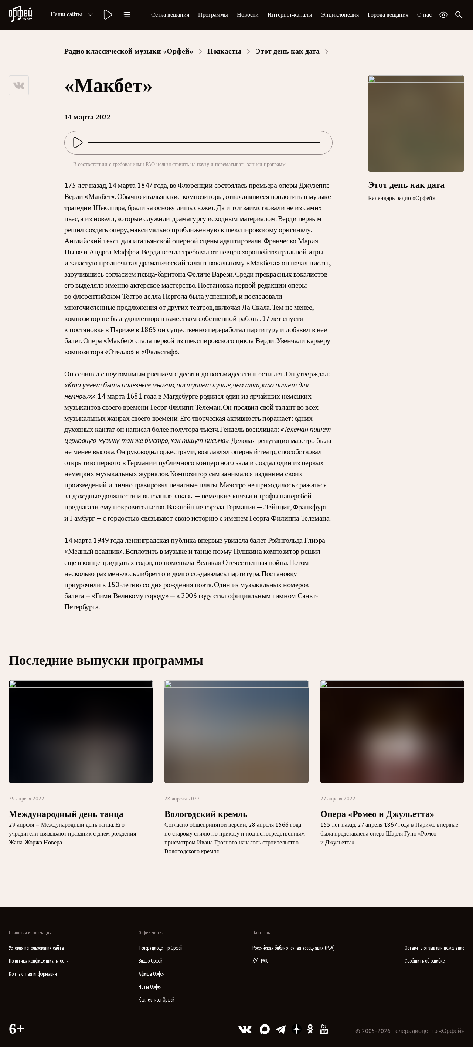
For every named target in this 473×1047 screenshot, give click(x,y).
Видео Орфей (151, 961)
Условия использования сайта (36, 948)
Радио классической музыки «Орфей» (128, 51)
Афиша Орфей (152, 974)
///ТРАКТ (261, 961)
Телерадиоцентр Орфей (161, 948)
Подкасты (224, 51)
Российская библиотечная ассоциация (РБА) (293, 948)
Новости (248, 14)
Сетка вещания (170, 14)
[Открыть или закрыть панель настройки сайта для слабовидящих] (443, 14)
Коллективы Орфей (156, 1000)
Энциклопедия (340, 14)
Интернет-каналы (290, 14)
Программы (213, 14)
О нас (424, 14)
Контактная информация (33, 974)
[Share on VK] (18, 85)
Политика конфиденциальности (39, 961)
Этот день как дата (287, 51)
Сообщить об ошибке (425, 961)
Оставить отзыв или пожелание (434, 948)
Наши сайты (66, 14)
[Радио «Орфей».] (107, 14)
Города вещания (388, 14)
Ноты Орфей (150, 987)
